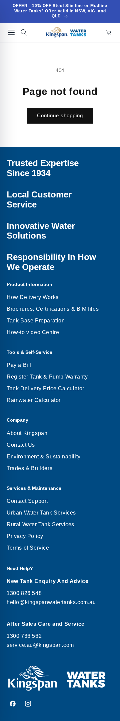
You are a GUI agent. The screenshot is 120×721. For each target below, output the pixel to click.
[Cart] (108, 32)
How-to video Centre (33, 332)
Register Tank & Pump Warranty (47, 377)
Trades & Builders (29, 468)
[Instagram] (28, 704)
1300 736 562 (24, 636)
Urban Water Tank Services (41, 513)
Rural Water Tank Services (40, 524)
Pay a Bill (19, 365)
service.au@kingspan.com (40, 645)
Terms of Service (28, 548)
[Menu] (11, 32)
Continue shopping (60, 115)
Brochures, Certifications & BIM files (53, 309)
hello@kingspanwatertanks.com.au (51, 602)
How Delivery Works (33, 297)
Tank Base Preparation (36, 320)
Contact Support (27, 501)
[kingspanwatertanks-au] (66, 32)
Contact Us (21, 445)
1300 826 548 (24, 593)
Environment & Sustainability (44, 456)
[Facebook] (13, 704)
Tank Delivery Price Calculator (45, 388)
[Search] (24, 32)
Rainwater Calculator (34, 400)
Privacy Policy (25, 536)
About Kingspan (27, 433)
